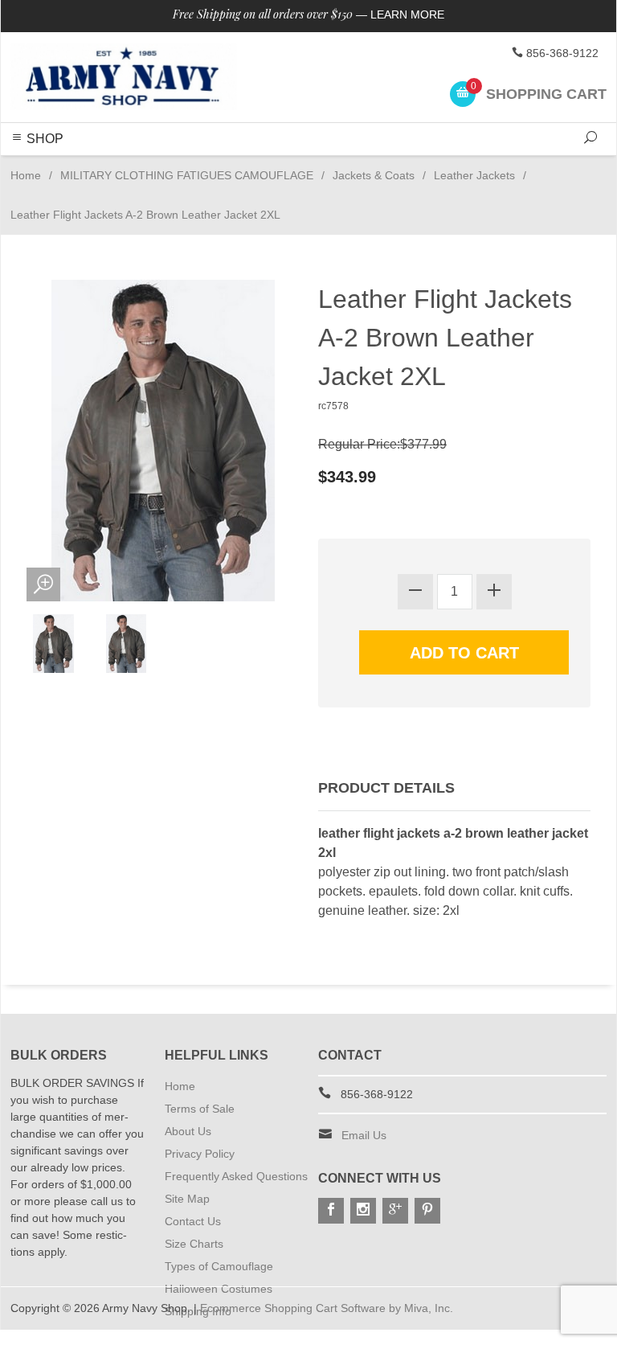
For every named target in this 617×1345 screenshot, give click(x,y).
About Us (188, 1131)
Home (25, 175)
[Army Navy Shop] (124, 77)
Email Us (363, 1135)
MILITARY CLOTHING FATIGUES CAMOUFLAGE (186, 175)
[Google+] (395, 1211)
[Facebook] (331, 1211)
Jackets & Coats (374, 175)
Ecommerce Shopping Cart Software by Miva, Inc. (326, 1308)
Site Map (187, 1198)
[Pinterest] (427, 1211)
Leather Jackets (474, 175)
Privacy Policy (200, 1153)
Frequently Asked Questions (236, 1176)
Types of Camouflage (219, 1266)
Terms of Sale (200, 1108)
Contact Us (193, 1221)
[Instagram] (363, 1211)
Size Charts (194, 1243)
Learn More (407, 14)
